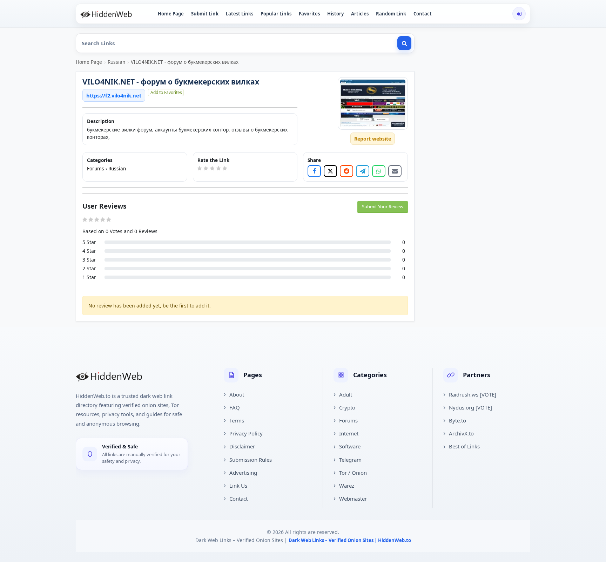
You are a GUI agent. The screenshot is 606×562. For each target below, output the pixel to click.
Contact (422, 14)
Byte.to (457, 420)
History (335, 14)
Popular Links (276, 14)
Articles (360, 14)
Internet (348, 433)
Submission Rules (250, 459)
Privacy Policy (246, 433)
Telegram (350, 459)
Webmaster (353, 498)
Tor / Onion (353, 472)
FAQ (234, 407)
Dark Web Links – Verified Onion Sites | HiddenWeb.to (350, 540)
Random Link (391, 14)
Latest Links (239, 14)
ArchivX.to (461, 433)
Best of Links (464, 446)
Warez (346, 485)
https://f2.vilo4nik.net (113, 95)
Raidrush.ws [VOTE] (472, 394)
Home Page (171, 14)
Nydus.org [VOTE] (470, 407)
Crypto (347, 407)
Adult (345, 394)
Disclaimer (242, 446)
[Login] (519, 13)
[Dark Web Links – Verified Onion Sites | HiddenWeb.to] (113, 13)
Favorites (309, 14)
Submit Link (204, 14)
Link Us (238, 485)
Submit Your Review (382, 206)
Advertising (243, 472)
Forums (95, 168)
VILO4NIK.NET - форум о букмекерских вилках (184, 62)
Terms (236, 420)
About (236, 394)
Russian (116, 62)
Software (350, 446)
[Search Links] (404, 43)
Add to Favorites (166, 92)
